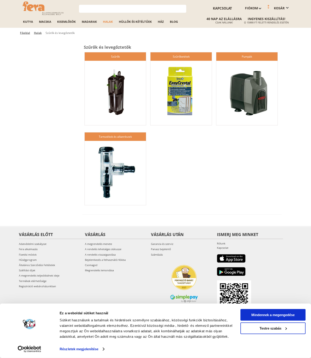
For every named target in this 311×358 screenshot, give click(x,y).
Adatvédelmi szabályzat (32, 244)
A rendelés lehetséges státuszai (103, 249)
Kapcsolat (222, 8)
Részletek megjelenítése (79, 349)
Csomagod (91, 265)
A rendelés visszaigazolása (100, 254)
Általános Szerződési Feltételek (37, 265)
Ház (161, 22)
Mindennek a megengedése (273, 315)
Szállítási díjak (27, 270)
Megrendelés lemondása (99, 270)
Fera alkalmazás (28, 249)
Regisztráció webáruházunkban (37, 286)
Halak (108, 22)
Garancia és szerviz (162, 244)
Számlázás (157, 254)
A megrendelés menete (98, 244)
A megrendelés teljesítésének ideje (39, 275)
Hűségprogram (28, 260)
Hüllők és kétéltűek (135, 22)
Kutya (28, 22)
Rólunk (221, 243)
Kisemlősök (66, 22)
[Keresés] (183, 8)
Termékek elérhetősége (32, 281)
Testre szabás (270, 328)
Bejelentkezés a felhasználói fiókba (105, 260)
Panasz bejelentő (161, 249)
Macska (45, 22)
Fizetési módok (28, 254)
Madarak (89, 22)
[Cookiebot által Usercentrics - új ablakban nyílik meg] (29, 349)
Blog (174, 22)
